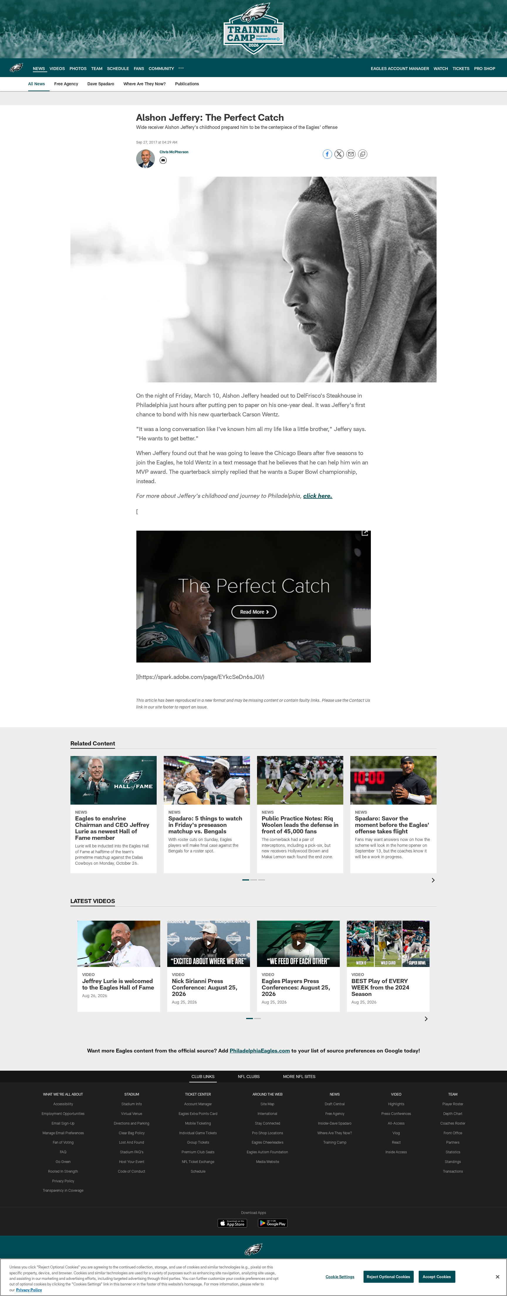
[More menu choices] (181, 68)
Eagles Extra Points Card (198, 1113)
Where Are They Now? (334, 1133)
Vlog (396, 1133)
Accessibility (63, 1104)
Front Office (453, 1133)
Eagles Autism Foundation (267, 1152)
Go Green (63, 1161)
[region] (253, 1277)
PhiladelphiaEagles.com (260, 1050)
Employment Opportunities (63, 1113)
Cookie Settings (340, 1276)
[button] (246, 880)
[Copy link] (362, 154)
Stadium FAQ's (131, 1152)
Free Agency (334, 1113)
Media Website (267, 1161)
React (396, 1142)
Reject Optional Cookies (388, 1276)
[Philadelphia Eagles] (253, 1250)
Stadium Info (131, 1104)
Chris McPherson (174, 152)
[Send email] (351, 157)
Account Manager (198, 1104)
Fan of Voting (63, 1142)
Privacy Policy (63, 1181)
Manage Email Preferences (63, 1133)
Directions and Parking (131, 1123)
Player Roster (452, 1104)
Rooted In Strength (63, 1171)
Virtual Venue (131, 1113)
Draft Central (335, 1104)
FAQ (63, 1152)
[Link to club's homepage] (16, 68)
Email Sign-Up (63, 1123)
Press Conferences (396, 1113)
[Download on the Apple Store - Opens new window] (232, 1224)
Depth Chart (452, 1113)
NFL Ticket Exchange (198, 1161)
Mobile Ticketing (198, 1123)
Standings (453, 1161)
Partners (452, 1142)
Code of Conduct (131, 1171)
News (335, 1094)
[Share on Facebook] (327, 157)
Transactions (453, 1171)
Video (396, 1094)
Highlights (396, 1104)
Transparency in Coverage (63, 1190)
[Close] (497, 1277)
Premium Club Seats (198, 1152)
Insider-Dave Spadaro (334, 1123)
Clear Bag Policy (132, 1133)
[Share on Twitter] (339, 157)
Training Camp (335, 1142)
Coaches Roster (452, 1123)
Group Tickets (198, 1142)
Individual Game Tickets (198, 1133)
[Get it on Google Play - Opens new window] (272, 1226)
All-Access (396, 1123)
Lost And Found (131, 1142)
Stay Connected (267, 1123)
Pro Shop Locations (267, 1133)
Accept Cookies (437, 1276)
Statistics (453, 1152)
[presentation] (434, 881)
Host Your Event (131, 1161)
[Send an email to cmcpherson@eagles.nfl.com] (163, 160)
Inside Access (396, 1152)
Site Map (267, 1104)
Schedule (198, 1171)
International (267, 1113)
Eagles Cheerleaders (267, 1142)
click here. (317, 497)
